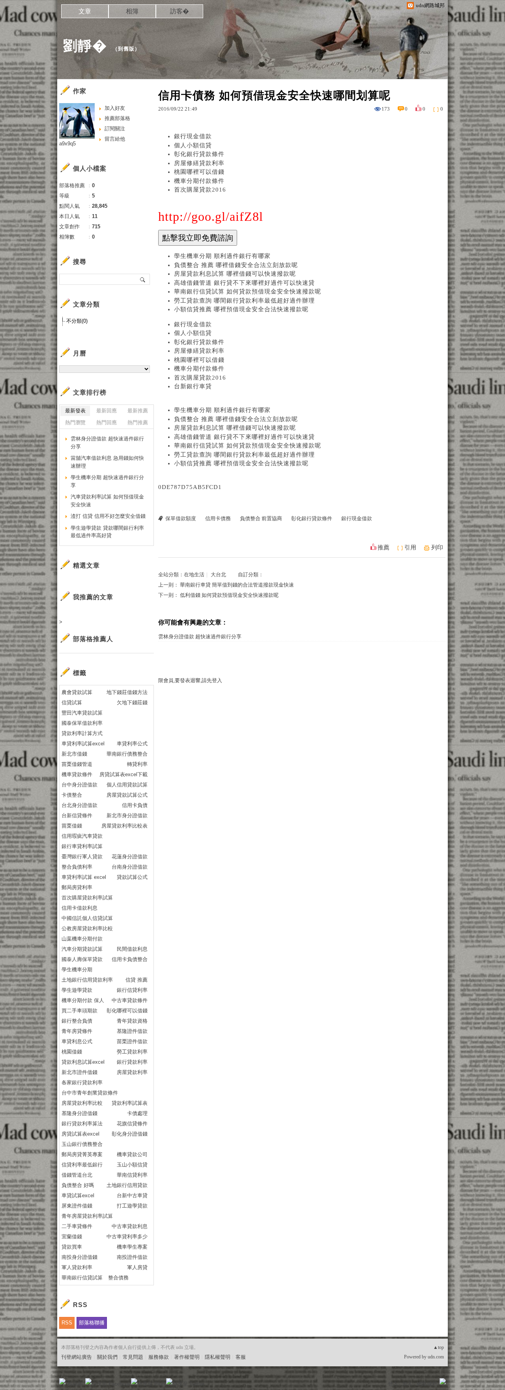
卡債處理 (137, 1113)
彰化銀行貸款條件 (199, 154)
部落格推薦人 (93, 639)
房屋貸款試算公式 (127, 795)
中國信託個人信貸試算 (87, 918)
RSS (67, 1323)
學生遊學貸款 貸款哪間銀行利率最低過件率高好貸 (107, 532)
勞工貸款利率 (132, 1052)
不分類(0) (77, 321)
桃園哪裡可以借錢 (199, 172)
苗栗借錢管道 (77, 764)
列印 (437, 547)
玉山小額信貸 (132, 1165)
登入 (393, 1384)
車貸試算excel (78, 1195)
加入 (407, 1384)
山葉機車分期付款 (82, 939)
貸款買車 (72, 1247)
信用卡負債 (135, 805)
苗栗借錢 (72, 826)
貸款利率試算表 (130, 1103)
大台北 (218, 574)
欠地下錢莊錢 (132, 702)
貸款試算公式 (132, 877)
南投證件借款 (132, 1257)
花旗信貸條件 (132, 1124)
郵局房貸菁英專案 (82, 1154)
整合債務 (118, 1278)
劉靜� (85, 46)
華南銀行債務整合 (127, 754)
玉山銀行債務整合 (82, 1144)
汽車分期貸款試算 (82, 949)
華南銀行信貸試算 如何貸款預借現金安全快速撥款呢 (247, 291)
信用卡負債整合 (130, 959)
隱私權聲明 (217, 1357)
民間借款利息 (132, 949)
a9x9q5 (67, 144)
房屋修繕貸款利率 (199, 163)
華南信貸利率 (132, 1175)
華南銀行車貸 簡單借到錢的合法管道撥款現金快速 (237, 585)
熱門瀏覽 (75, 422)
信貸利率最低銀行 (82, 1165)
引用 (410, 547)
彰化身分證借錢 (130, 1134)
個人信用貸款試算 (127, 785)
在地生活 (194, 574)
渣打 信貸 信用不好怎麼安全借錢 (108, 516)
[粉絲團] (62, 1381)
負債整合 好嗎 (78, 1185)
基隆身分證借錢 (79, 1113)
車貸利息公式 (77, 1041)
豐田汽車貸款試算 (82, 713)
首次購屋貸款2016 (200, 189)
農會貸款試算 (77, 692)
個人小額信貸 (193, 145)
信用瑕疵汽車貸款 (82, 836)
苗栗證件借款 (132, 1041)
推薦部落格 (117, 118)
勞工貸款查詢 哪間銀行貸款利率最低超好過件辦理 (244, 300)
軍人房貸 (137, 1267)
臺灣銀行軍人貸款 (82, 857)
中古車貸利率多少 (127, 1237)
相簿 (132, 11)
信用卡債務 (218, 518)
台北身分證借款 (79, 805)
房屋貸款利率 (132, 1072)
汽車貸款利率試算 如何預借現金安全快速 (107, 501)
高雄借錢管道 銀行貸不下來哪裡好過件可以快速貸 (244, 283)
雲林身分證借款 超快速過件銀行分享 (199, 637)
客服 (241, 1357)
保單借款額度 (180, 518)
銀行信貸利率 (132, 990)
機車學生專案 (132, 1247)
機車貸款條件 (77, 774)
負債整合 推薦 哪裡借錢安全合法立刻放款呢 (236, 265)
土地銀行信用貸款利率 (87, 980)
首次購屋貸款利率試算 (87, 898)
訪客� (179, 11)
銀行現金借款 (193, 136)
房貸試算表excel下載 (123, 774)
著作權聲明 (187, 1357)
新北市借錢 (74, 754)
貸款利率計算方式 (82, 733)
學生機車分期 (77, 969)
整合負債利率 (77, 867)
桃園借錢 (72, 1052)
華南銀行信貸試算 (82, 1278)
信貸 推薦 (136, 980)
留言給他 (115, 139)
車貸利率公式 (132, 744)
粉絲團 (75, 1384)
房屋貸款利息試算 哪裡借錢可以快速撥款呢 (235, 274)
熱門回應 (106, 422)
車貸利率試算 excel (84, 877)
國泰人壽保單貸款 (82, 959)
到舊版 (126, 49)
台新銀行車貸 (193, 386)
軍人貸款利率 (77, 1267)
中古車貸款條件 (130, 1000)
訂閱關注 (115, 129)
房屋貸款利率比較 (82, 1103)
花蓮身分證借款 (130, 857)
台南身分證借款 (130, 867)
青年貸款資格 (132, 1021)
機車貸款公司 (132, 1154)
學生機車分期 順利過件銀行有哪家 (222, 256)
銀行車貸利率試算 (82, 846)
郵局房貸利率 (77, 887)
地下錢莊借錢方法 (127, 692)
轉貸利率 (137, 764)
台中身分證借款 (79, 785)
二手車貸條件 (77, 1226)
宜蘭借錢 (72, 1237)
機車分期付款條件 (199, 181)
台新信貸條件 (77, 815)
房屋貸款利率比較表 (124, 826)
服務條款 (158, 1357)
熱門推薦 (137, 422)
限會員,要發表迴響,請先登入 (190, 680)
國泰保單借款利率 (82, 723)
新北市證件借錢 (79, 1072)
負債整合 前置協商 (261, 518)
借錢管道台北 (77, 1175)
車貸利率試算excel (83, 744)
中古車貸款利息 (130, 1226)
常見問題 (133, 1357)
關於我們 (107, 1357)
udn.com (436, 1357)
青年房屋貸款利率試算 (87, 1216)
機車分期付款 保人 (83, 1000)
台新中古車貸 (132, 1195)
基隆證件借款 (132, 1031)
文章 (85, 11)
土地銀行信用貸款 (127, 1185)
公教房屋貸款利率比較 (87, 928)
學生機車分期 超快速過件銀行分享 (107, 481)
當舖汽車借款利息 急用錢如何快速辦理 (107, 462)
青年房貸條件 (77, 1031)
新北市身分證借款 (127, 815)
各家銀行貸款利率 (82, 1082)
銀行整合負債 (77, 1021)
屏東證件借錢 (77, 1206)
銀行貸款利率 (132, 1062)
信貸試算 (72, 702)
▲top (438, 1347)
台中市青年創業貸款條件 (90, 1093)
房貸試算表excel (80, 1134)
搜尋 (143, 279)
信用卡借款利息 (79, 908)
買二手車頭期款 (79, 1011)
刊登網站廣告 (76, 1357)
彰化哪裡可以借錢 (127, 1011)
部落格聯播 (92, 1323)
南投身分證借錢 (79, 1257)
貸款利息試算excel (83, 1062)
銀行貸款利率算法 (82, 1124)
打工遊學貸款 (132, 1206)
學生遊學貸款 (77, 990)
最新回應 (106, 411)
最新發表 (75, 411)
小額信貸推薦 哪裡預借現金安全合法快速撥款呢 (241, 309)
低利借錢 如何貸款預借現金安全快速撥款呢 (229, 595)
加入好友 (115, 108)
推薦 (383, 547)
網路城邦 (427, 1384)
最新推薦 (137, 411)
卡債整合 (72, 795)
